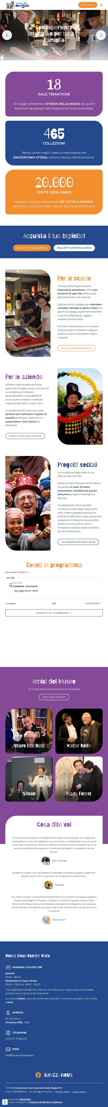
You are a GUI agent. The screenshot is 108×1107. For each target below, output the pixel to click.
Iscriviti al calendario (52, 613)
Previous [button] (7, 35)
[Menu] (101, 5)
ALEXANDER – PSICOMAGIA (25, 586)
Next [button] (101, 35)
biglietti (87, 5)
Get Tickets (19, 591)
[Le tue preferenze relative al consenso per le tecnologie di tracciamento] (5, 1102)
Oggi (54, 603)
